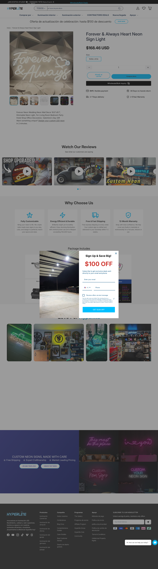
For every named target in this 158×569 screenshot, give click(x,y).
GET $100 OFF (99, 310)
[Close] (116, 253)
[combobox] (87, 287)
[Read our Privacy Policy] (114, 298)
